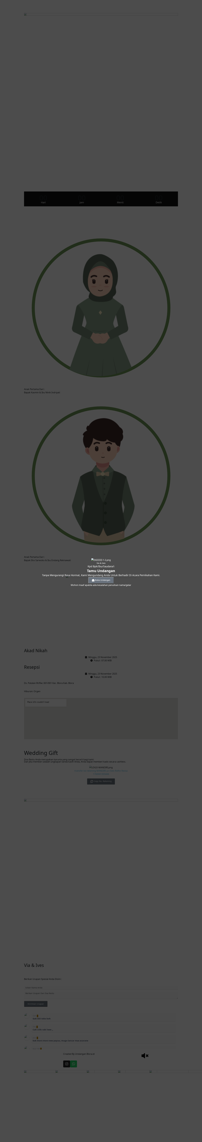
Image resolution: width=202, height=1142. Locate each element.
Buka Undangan (102, 580)
